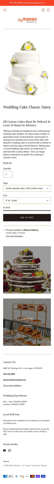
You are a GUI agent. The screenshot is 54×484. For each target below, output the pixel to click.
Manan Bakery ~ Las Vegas (19, 465)
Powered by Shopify (39, 465)
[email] (4, 451)
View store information (14, 236)
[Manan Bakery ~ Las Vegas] (27, 20)
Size (5, 195)
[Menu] (5, 10)
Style (5, 183)
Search (6, 461)
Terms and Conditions (12, 385)
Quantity (7, 168)
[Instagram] (9, 451)
